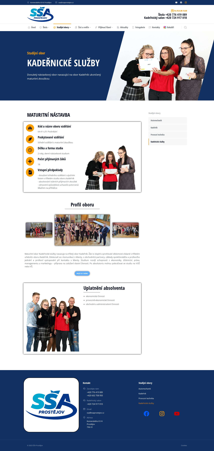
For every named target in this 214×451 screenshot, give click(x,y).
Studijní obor (36, 53)
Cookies (184, 445)
